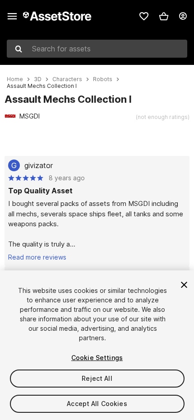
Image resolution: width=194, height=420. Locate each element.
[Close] (184, 285)
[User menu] (182, 16)
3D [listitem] (38, 79)
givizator (38, 165)
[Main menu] (12, 16)
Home (15, 79)
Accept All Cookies (97, 403)
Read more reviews (37, 257)
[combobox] (97, 49)
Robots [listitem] (102, 79)
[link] (144, 16)
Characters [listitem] (67, 79)
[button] (163, 16)
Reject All (97, 378)
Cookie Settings (97, 357)
